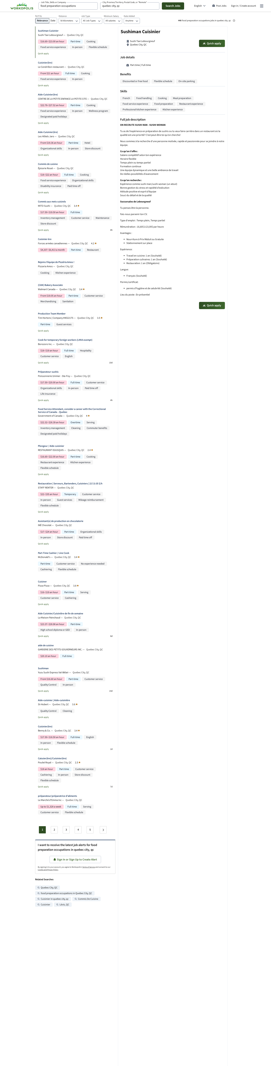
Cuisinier (45, 904)
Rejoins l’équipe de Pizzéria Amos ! (56, 262)
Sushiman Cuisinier (48, 30)
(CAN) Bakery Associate (50, 285)
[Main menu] (261, 6)
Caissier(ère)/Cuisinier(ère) (52, 758)
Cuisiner (42, 581)
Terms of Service (88, 867)
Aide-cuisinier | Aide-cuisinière (54, 700)
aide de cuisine (46, 645)
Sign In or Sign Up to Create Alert (77, 859)
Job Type (85, 16)
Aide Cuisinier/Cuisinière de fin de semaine (60, 613)
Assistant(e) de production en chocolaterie (60, 521)
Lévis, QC (64, 904)
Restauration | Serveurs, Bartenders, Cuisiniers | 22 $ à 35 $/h (70, 483)
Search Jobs (173, 6)
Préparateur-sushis (48, 371)
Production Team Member (52, 313)
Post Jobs (221, 6)
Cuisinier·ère (44, 239)
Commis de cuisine (48, 164)
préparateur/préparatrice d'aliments (57, 796)
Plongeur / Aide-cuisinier (51, 446)
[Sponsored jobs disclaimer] (234, 20)
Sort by (38, 16)
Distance (63, 16)
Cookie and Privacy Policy (48, 870)
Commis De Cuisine (88, 899)
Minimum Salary (111, 16)
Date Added (129, 16)
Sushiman (43, 668)
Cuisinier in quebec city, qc (55, 899)
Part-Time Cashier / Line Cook (53, 553)
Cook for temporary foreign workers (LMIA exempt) (65, 340)
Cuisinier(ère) (45, 62)
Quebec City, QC (49, 887)
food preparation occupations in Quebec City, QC (66, 893)
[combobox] (68, 6)
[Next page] (103, 829)
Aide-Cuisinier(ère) (48, 94)
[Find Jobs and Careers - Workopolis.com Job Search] (22, 6)
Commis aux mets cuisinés (52, 201)
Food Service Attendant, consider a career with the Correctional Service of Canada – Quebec (72, 411)
